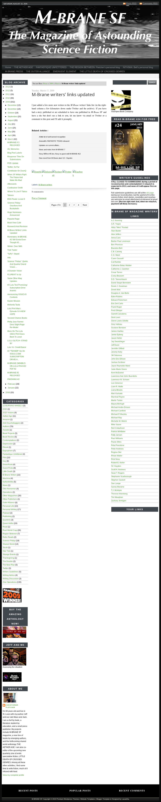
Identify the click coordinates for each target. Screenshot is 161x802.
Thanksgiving (8, 558)
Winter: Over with (14, 246)
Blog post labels (14, 153)
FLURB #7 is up (14, 274)
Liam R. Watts (117, 386)
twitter (5, 568)
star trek (6, 551)
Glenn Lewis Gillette (119, 321)
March (11, 139)
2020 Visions (8, 413)
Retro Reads (8, 537)
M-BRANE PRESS (14, 71)
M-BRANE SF (37, 799)
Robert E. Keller (118, 463)
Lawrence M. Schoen (120, 380)
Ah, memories (13, 149)
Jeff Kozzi (115, 345)
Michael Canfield (118, 411)
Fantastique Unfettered (12, 454)
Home (8, 67)
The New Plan (9, 565)
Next (85, 204)
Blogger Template (103, 799)
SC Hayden (116, 466)
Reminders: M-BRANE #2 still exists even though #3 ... (17, 240)
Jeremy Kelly (116, 352)
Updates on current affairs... (49, 145)
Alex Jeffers (116, 234)
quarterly (7, 520)
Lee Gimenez (117, 383)
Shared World (8, 544)
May (10, 132)
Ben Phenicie (117, 245)
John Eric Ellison (118, 359)
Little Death (7, 471)
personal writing (10, 509)
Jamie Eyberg (117, 335)
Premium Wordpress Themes (68, 799)
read (5, 527)
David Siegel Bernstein (121, 283)
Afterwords (12, 184)
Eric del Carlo (117, 303)
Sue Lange (116, 483)
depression (8, 444)
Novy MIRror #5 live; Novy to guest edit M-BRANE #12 (60, 154)
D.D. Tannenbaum (119, 279)
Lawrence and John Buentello (124, 376)
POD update (12, 163)
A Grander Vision (14, 271)
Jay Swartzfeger (118, 341)
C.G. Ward (115, 255)
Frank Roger (116, 307)
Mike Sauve (116, 424)
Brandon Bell (116, 248)
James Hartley (117, 331)
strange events (9, 554)
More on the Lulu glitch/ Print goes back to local (16, 334)
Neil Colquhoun (118, 428)
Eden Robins (116, 296)
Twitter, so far (13, 167)
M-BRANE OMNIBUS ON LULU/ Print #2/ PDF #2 (16, 366)
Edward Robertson (119, 300)
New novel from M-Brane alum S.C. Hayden (55, 158)
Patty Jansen (116, 435)
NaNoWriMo (8, 482)
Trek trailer (12, 250)
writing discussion (11, 579)
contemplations (9, 440)
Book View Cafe (14, 223)
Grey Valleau (116, 324)
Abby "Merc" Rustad (119, 227)
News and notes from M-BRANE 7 (52, 149)
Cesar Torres (116, 272)
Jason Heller (116, 338)
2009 (8, 102)
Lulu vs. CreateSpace (16, 347)
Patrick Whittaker (118, 431)
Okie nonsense (9, 489)
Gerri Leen (115, 317)
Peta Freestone (117, 445)
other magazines (10, 496)
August (11, 120)
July (10, 124)
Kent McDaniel (117, 373)
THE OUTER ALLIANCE (38, 71)
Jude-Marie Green (119, 369)
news (5, 485)
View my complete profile (13, 775)
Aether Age (7, 416)
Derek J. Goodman (119, 286)
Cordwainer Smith (15, 188)
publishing (7, 516)
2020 (5, 409)
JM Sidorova (116, 355)
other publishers (10, 499)
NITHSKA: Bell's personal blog (138, 67)
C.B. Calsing (116, 252)
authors (6, 426)
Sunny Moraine (117, 487)
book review (8, 437)
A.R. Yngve (116, 224)
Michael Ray (116, 418)
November (12, 109)
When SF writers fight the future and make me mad (16, 177)
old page (150, 193)
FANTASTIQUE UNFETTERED (51, 67)
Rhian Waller (116, 456)
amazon (6, 419)
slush (5, 547)
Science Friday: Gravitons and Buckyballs (14, 206)
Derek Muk (115, 290)
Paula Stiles (116, 442)
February (12, 384)
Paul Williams (117, 438)
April (10, 135)
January (11, 388)
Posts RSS (131, 3)
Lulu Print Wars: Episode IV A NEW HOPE (16, 311)
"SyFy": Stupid (13, 254)
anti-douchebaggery (11, 423)
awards (6, 430)
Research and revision (17, 226)
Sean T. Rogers (117, 473)
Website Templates (87, 799)
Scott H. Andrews (118, 469)
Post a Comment (39, 198)
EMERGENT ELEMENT (64, 71)
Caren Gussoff (117, 258)
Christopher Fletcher (12, 706)
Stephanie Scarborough (121, 476)
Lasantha (125, 799)
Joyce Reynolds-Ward (120, 366)
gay (4, 461)
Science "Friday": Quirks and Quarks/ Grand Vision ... (17, 264)
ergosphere (8, 451)
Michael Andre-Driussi (120, 407)
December (12, 105)
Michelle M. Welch (119, 421)
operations (7, 492)
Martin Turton (116, 400)
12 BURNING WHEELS (13, 406)
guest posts (8, 468)
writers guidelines (10, 572)
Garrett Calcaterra (118, 314)
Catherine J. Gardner (120, 269)
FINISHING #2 (13, 379)
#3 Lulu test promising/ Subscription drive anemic (17, 288)
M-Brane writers (10, 475)
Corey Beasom (117, 276)
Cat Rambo (116, 262)
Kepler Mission (13, 301)
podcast (6, 513)
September (13, 116)
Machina (6, 478)
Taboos (10, 195)
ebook (5, 447)
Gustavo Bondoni (118, 328)
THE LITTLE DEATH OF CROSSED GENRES (102, 71)
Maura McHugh (117, 404)
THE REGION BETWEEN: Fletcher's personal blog (95, 67)
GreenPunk (7, 464)
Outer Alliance (9, 502)
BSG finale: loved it (16, 199)
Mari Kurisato (116, 393)
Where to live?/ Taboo (17, 191)
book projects (8, 433)
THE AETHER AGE (23, 67)
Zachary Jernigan (118, 501)
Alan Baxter (116, 231)
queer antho (8, 523)
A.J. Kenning (116, 220)
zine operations (9, 582)
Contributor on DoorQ (16, 171)
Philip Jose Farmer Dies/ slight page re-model (16, 325)
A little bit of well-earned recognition (52, 137)
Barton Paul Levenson (120, 241)
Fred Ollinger (116, 310)
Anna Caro (115, 238)
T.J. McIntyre (116, 490)
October (11, 113)
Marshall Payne (118, 397)
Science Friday (9, 541)
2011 (8, 94)
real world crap (10, 530)
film (4, 458)
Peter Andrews (117, 449)
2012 (8, 90)
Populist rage (13, 219)
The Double (8, 561)
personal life (8, 506)
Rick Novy (115, 459)
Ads (9, 257)
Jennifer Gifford (117, 348)
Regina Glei (116, 452)
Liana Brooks (116, 390)
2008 (8, 392)
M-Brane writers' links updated (63, 94)
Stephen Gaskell (118, 480)
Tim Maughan (117, 497)
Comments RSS (150, 3)
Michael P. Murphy (119, 414)
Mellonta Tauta (13, 305)
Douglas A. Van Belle (120, 293)
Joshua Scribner (118, 362)
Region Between (10, 534)
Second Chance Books (17, 318)
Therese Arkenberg (119, 494)
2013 (8, 87)
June (10, 128)
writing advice (9, 575)
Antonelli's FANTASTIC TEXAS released (54, 141)
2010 (8, 98)
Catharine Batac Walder (121, 265)
